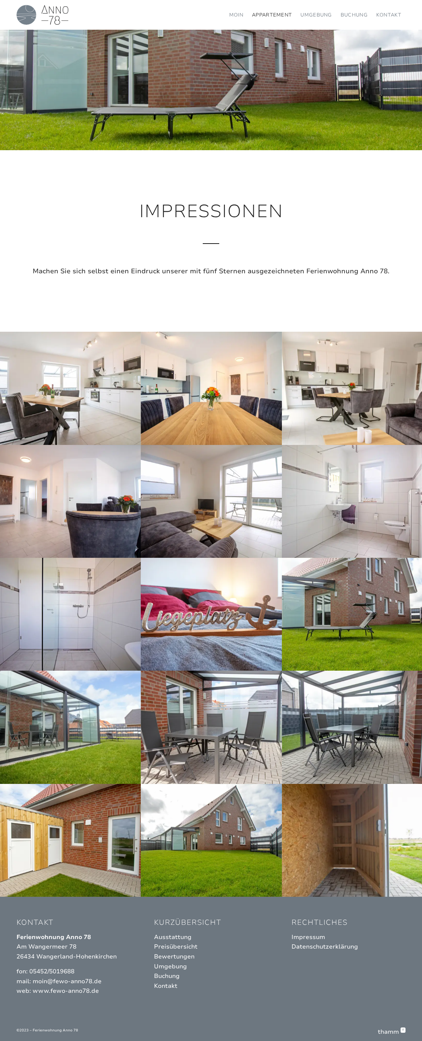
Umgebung (170, 966)
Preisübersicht (175, 947)
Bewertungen (174, 956)
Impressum (308, 937)
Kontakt (165, 986)
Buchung (167, 976)
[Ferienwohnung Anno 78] (42, 15)
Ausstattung (173, 937)
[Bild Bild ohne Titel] (70, 388)
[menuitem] (236, 15)
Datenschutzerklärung (324, 947)
